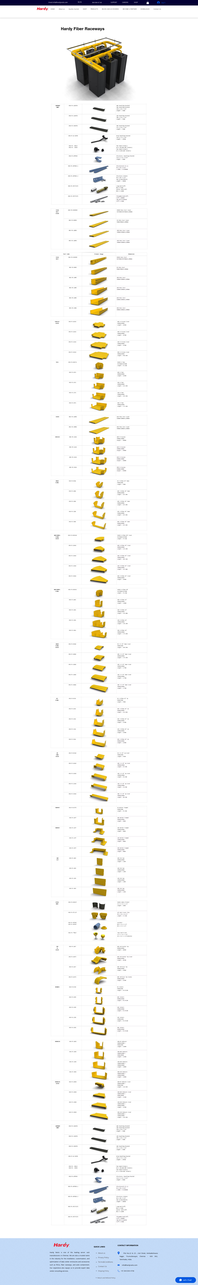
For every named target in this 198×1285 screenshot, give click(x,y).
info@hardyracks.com (129, 1265)
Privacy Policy (103, 1257)
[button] (147, 2)
